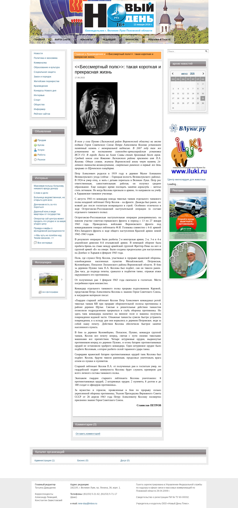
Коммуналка (40, 62)
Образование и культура (47, 67)
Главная (79, 53)
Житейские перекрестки (46, 81)
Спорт (37, 100)
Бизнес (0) (82, 460)
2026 (192, 73)
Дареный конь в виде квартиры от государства (47, 212)
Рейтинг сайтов (42, 114)
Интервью (39, 95)
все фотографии (50, 292)
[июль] (172, 74)
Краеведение (41, 86)
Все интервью (45, 243)
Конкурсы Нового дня (45, 90)
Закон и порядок (42, 76)
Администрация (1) (44, 460)
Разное (41, 159)
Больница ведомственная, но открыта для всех (49, 198)
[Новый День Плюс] (120, 33)
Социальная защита (45, 72)
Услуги (41, 150)
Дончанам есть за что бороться (45, 205)
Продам (42, 140)
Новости (38, 53)
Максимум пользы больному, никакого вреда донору (49, 187)
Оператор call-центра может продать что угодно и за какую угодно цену (50, 221)
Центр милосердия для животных (187, 179)
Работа (41, 155)
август (184, 73)
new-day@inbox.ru (87, 503)
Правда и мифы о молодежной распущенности (49, 229)
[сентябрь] (203, 74)
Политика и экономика (45, 58)
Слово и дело (41, 193)
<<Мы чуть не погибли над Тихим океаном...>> (48, 236)
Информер (39, 109)
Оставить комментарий (88, 433)
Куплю (41, 145)
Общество (39, 104)
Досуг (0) (125, 460)
